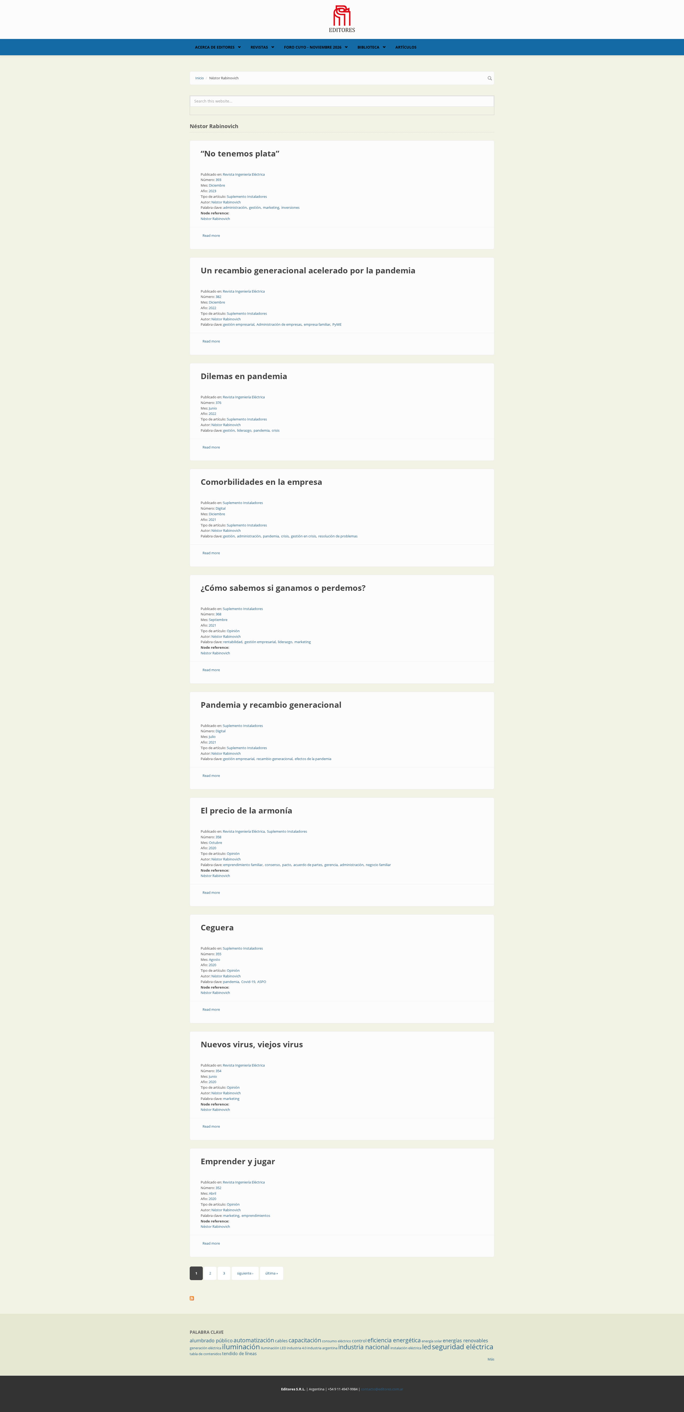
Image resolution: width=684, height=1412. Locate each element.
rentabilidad (232, 641)
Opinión (233, 630)
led (426, 1347)
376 (218, 402)
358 (218, 837)
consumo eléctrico (336, 1341)
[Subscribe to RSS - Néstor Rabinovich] (342, 1298)
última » (271, 1273)
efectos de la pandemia (313, 758)
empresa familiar (317, 324)
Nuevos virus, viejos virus (252, 1044)
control (359, 1341)
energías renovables (465, 1340)
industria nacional (364, 1347)
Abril (212, 1193)
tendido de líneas (239, 1353)
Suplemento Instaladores (247, 196)
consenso (272, 864)
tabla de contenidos (205, 1353)
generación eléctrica (205, 1348)
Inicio (199, 78)
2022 (212, 307)
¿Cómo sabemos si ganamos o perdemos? (283, 587)
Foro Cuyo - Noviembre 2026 (312, 47)
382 (218, 296)
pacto (286, 864)
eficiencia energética (394, 1340)
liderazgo (244, 430)
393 (218, 179)
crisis (275, 430)
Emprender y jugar (238, 1161)
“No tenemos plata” (240, 153)
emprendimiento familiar (243, 864)
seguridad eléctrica (462, 1346)
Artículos (406, 47)
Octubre (215, 842)
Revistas (259, 47)
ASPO (261, 981)
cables (281, 1341)
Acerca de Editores (215, 47)
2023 (212, 190)
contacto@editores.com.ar (382, 1389)
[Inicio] (342, 18)
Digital (221, 508)
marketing (271, 207)
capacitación (305, 1340)
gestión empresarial (238, 324)
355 (218, 953)
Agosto (214, 959)
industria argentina (322, 1348)
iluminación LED (273, 1348)
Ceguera (217, 927)
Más (491, 1359)
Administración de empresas (279, 324)
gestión (255, 207)
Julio (212, 736)
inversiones (290, 207)
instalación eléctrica (405, 1348)
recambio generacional (274, 758)
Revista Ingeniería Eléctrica (244, 174)
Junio (213, 408)
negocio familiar (378, 864)
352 (218, 1187)
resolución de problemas (337, 536)
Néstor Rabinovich (226, 202)
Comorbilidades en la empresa (261, 481)
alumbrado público (211, 1340)
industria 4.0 (296, 1348)
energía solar (432, 1341)
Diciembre (217, 185)
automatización (254, 1340)
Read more (211, 235)
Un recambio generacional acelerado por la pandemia (308, 270)
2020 (212, 847)
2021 (212, 519)
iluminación (241, 1346)
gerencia (331, 864)
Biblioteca (368, 47)
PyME (336, 324)
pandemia (262, 430)
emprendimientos (256, 1215)
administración (235, 207)
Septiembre (218, 619)
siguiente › (245, 1273)
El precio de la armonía (246, 810)
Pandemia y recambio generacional (271, 704)
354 (218, 1070)
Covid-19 (248, 981)
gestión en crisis (303, 536)
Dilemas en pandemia (244, 376)
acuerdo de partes (307, 864)
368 (218, 614)
